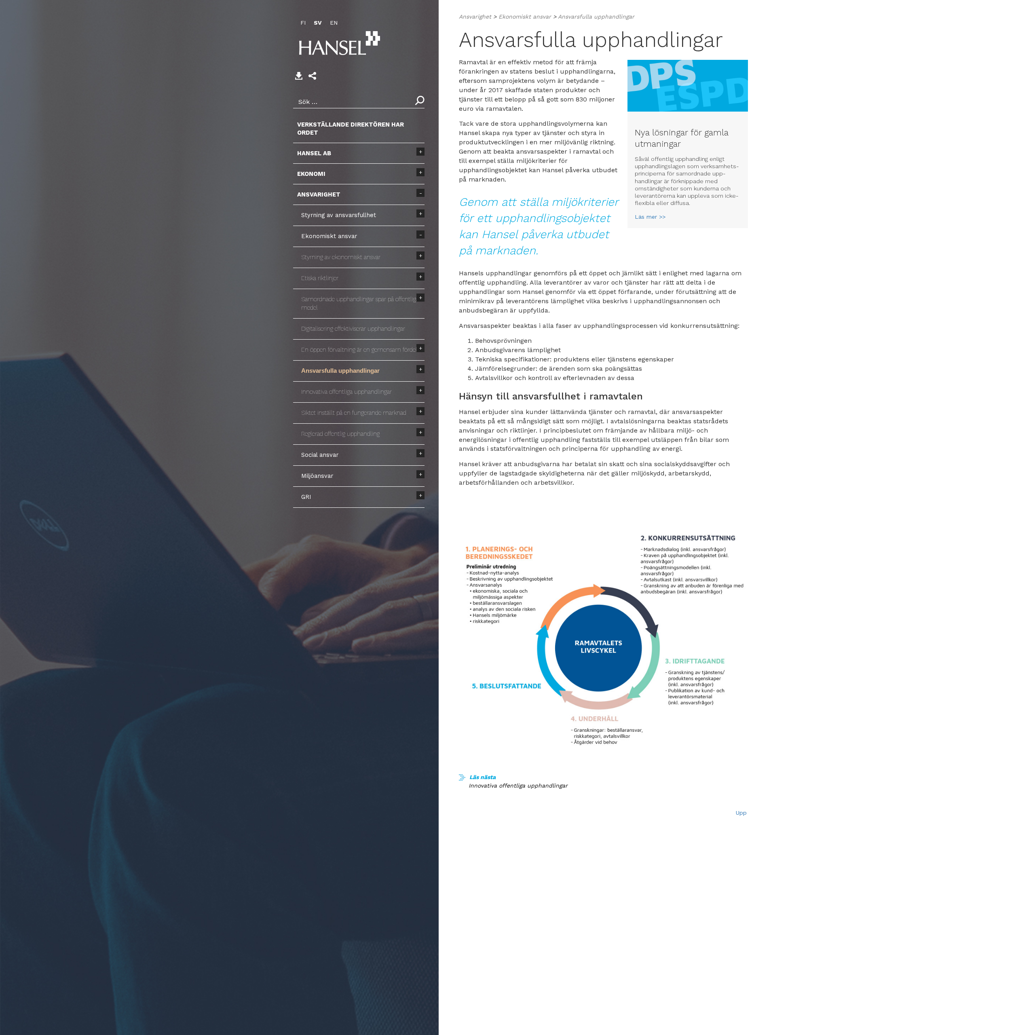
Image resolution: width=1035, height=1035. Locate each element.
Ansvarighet (318, 194)
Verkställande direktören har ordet (350, 128)
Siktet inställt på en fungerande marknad (353, 412)
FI (303, 22)
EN (334, 22)
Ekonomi (311, 173)
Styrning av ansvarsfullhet (338, 215)
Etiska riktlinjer (319, 278)
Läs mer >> (650, 216)
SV (318, 22)
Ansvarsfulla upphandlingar (340, 371)
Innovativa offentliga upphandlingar (346, 391)
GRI (306, 497)
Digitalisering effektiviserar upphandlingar (353, 328)
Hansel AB (314, 153)
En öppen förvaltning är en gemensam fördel (359, 349)
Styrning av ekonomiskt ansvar (340, 257)
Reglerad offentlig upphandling (340, 433)
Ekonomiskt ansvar (329, 236)
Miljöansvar (317, 475)
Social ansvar (319, 454)
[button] (312, 76)
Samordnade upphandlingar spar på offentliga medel (360, 303)
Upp (741, 812)
